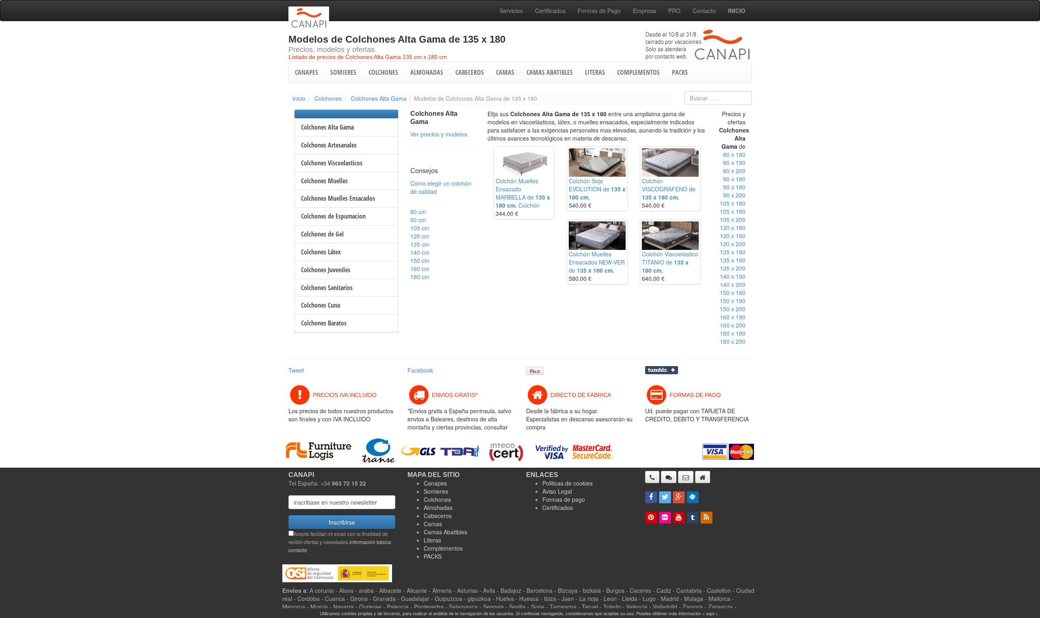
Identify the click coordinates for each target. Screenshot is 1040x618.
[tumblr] (693, 518)
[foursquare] (693, 497)
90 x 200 (734, 195)
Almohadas (438, 507)
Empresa (644, 11)
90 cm (418, 220)
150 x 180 (732, 292)
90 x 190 (734, 187)
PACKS (680, 72)
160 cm (419, 269)
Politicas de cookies (567, 483)
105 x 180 (732, 203)
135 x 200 (732, 268)
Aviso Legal (557, 491)
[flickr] (665, 518)
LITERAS (595, 72)
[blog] (706, 518)
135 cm (419, 244)
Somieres (436, 491)
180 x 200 (732, 341)
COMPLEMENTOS (638, 72)
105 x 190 (732, 211)
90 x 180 (734, 179)
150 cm (419, 260)
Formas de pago (563, 499)
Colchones (328, 98)
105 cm (419, 228)
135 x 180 (732, 252)
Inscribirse (342, 522)
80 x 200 (734, 171)
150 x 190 (732, 301)
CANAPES (306, 72)
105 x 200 (732, 219)
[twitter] (665, 497)
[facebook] (651, 497)
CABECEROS (469, 72)
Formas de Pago (599, 11)
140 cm (419, 252)
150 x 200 (732, 309)
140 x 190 (732, 276)
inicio (299, 98)
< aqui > (710, 613)
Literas (432, 540)
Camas (433, 524)
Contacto (704, 11)
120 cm (419, 236)
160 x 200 (732, 325)
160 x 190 (732, 317)
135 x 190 (732, 260)
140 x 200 (732, 284)
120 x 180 (732, 227)
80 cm (418, 212)
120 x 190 (732, 236)
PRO (674, 11)
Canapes (435, 483)
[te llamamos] (652, 477)
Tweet (296, 370)
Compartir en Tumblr (661, 370)
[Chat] (668, 477)
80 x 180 (734, 154)
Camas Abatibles (445, 532)
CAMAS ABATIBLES (549, 72)
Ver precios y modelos (438, 134)
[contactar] (685, 477)
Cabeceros (438, 516)
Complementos (443, 548)
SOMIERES (343, 72)
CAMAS (505, 72)
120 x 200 (732, 244)
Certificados (550, 11)
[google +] (679, 497)
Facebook (420, 370)
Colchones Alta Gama (379, 98)
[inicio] (702, 477)
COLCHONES (383, 72)
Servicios (511, 11)
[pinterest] (651, 518)
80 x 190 (734, 162)
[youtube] (679, 518)
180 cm (419, 277)
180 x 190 (732, 333)
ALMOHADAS (426, 72)
